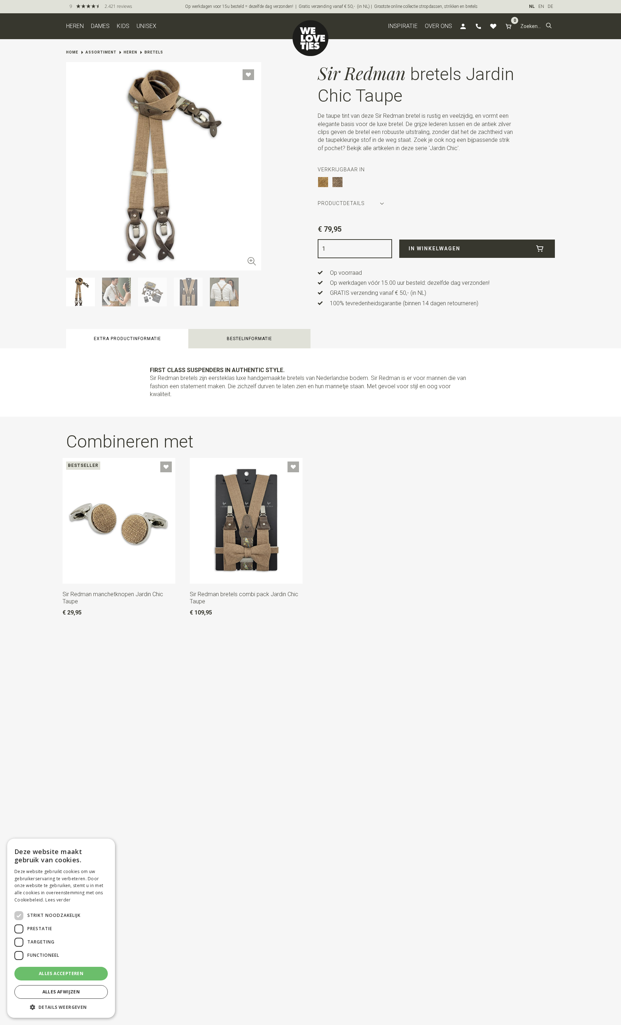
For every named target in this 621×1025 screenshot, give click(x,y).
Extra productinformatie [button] (127, 338)
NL (532, 6)
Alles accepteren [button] (61, 973)
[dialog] (61, 928)
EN (541, 6)
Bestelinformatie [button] (249, 338)
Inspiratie (403, 26)
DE (550, 6)
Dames (100, 26)
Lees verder (57, 900)
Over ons (438, 26)
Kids (123, 26)
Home (72, 52)
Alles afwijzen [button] (61, 992)
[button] (549, 26)
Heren (75, 26)
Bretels (153, 52)
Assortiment (101, 52)
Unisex (146, 26)
